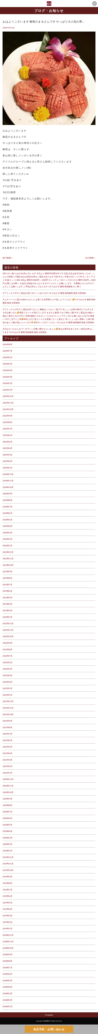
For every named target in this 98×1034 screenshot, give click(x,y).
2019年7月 (7, 889)
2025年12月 (8, 396)
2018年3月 (7, 993)
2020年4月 (7, 831)
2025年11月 (8, 402)
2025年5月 (7, 441)
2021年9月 (7, 721)
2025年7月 (7, 428)
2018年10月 (8, 948)
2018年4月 (7, 987)
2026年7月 (7, 350)
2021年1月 (7, 772)
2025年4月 (7, 448)
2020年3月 (7, 837)
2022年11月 (8, 630)
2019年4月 (7, 909)
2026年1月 (7, 390)
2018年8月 (7, 961)
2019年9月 (7, 876)
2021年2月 (7, 766)
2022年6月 (7, 662)
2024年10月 (8, 487)
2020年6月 (7, 818)
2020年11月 (8, 785)
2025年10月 (8, 409)
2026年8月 (7, 344)
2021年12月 (8, 701)
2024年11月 (8, 480)
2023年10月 (8, 565)
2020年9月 (7, 798)
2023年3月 (7, 610)
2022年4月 (7, 675)
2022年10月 (8, 636)
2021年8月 (7, 727)
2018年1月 (7, 1006)
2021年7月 (7, 733)
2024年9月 (7, 493)
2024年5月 (7, 519)
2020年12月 (8, 779)
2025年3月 (7, 454)
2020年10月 (8, 792)
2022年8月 (7, 649)
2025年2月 (7, 461)
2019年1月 (7, 928)
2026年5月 (7, 363)
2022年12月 (8, 623)
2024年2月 (7, 539)
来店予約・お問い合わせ (49, 1029)
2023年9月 (7, 571)
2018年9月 (7, 954)
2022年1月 (7, 695)
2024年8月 (7, 500)
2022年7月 (7, 656)
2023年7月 (7, 584)
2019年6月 (7, 896)
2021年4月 (7, 753)
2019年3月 (7, 915)
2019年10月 (8, 870)
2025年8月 (7, 422)
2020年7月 (7, 811)
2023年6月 (7, 591)
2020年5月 (7, 824)
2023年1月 (7, 617)
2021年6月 (7, 740)
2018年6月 (7, 974)
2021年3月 (7, 760)
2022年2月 (7, 688)
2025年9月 (7, 415)
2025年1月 (7, 467)
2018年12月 (8, 935)
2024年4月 (7, 526)
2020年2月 (7, 844)
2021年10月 (8, 714)
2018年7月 (7, 967)
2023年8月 (7, 578)
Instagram (49, 1015)
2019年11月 (8, 863)
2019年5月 (7, 902)
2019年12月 (8, 857)
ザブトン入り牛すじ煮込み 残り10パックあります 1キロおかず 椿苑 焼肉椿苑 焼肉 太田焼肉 (44, 293)
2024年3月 (7, 532)
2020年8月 (7, 805)
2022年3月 (7, 682)
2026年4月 (7, 370)
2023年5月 (7, 597)
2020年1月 (7, 850)
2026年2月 (7, 383)
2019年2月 (7, 922)
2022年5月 (7, 669)
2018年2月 (7, 1000)
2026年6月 (7, 357)
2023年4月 (7, 604)
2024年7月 (7, 506)
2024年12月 (8, 474)
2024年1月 (7, 545)
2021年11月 (8, 708)
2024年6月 (7, 513)
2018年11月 (8, 941)
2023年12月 (8, 552)
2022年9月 (7, 643)
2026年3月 (7, 377)
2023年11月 (8, 558)
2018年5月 (7, 980)
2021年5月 (7, 746)
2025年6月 (7, 435)
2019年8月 (7, 883)
